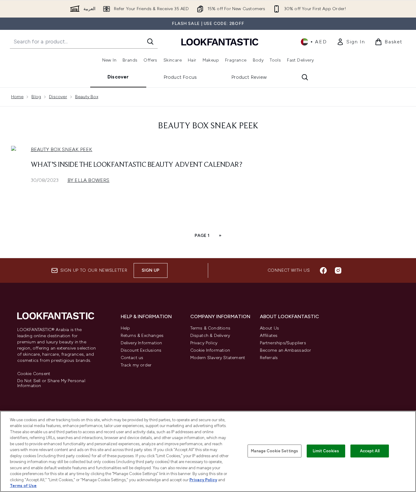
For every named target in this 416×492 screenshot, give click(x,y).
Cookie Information (210, 350)
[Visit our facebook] (323, 270)
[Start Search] (150, 41)
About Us (269, 328)
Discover (118, 77)
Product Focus (180, 77)
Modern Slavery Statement (217, 357)
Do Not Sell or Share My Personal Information (51, 383)
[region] (208, 451)
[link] (351, 42)
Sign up (151, 270)
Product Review (249, 77)
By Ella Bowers (88, 180)
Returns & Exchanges (142, 335)
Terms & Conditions (210, 328)
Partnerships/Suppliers (283, 343)
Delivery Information (141, 343)
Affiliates (269, 335)
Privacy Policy (204, 343)
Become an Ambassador (285, 350)
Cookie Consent (33, 373)
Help (125, 328)
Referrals (269, 357)
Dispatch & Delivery (210, 335)
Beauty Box (86, 96)
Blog (36, 96)
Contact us (132, 357)
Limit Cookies (326, 451)
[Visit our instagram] (338, 270)
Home (17, 96)
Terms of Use (23, 485)
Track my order (136, 365)
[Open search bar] (305, 77)
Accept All (370, 451)
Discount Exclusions (141, 350)
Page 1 (202, 235)
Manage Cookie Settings (274, 451)
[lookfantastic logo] (219, 42)
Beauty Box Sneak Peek (61, 149)
